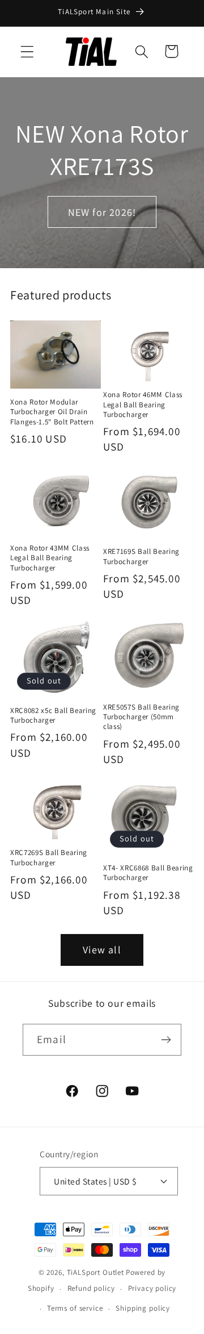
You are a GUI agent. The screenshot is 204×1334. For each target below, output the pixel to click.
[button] (27, 51)
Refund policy (91, 1288)
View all (102, 949)
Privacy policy (152, 1288)
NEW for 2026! (102, 212)
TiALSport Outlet (95, 1272)
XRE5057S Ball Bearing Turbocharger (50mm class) (141, 716)
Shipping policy (143, 1308)
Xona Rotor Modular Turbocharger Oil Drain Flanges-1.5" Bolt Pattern (52, 411)
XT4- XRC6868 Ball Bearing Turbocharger (148, 872)
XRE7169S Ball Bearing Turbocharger (141, 556)
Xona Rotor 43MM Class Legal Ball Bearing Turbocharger (50, 557)
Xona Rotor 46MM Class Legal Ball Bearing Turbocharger (142, 404)
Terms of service (75, 1308)
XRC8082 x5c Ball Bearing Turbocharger (53, 715)
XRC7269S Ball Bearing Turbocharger (48, 857)
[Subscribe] (166, 1040)
